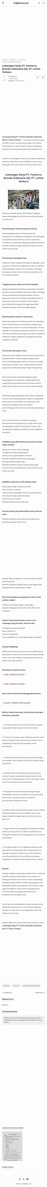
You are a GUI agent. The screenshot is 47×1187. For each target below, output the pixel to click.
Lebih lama (8, 993)
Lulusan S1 (16, 986)
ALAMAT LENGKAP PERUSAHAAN (16, 703)
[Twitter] (23, 1180)
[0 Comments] (38, 77)
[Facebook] (20, 1180)
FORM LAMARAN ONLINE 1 (14, 675)
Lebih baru (39, 993)
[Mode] (39, 3)
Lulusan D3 (6, 986)
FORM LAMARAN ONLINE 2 (14, 684)
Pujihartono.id (20, 3)
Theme (18, 1184)
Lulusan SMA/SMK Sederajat (31, 986)
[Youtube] (27, 1180)
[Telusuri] (43, 3)
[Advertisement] (23, 32)
